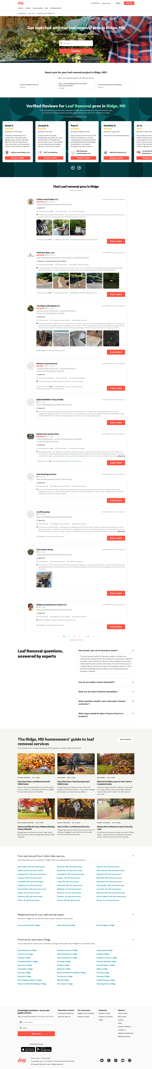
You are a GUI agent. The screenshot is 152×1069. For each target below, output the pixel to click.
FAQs (101, 1020)
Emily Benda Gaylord (26, 823)
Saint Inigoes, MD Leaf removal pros (31, 867)
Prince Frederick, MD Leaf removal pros (111, 896)
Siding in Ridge (102, 969)
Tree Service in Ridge (25, 954)
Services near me (64, 1017)
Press (120, 1023)
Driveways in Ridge (25, 965)
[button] (44, 227)
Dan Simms (61, 777)
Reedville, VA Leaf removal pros (69, 889)
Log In (118, 3)
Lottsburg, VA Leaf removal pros (30, 885)
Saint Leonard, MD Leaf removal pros (110, 870)
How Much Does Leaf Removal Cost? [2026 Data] (34, 782)
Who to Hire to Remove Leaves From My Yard (114, 827)
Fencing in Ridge (103, 954)
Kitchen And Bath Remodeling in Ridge (32, 984)
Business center (83, 1017)
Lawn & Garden (38, 8)
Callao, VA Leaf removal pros (29, 900)
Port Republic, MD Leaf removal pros (110, 885)
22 (88, 636)
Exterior (28, 8)
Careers (121, 1020)
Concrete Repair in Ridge (106, 965)
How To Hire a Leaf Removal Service (73, 826)
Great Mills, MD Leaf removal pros (30, 882)
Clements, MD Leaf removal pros (109, 874)
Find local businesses (66, 1013)
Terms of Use (35, 1058)
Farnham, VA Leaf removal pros (69, 896)
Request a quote (17, 158)
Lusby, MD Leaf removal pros (68, 882)
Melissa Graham (24, 777)
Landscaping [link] (22, 13)
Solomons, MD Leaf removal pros (69, 867)
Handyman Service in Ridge (67, 950)
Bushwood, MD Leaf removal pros (109, 878)
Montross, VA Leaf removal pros (69, 893)
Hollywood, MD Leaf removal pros (70, 885)
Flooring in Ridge (103, 973)
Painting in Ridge (24, 958)
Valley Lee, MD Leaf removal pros (30, 870)
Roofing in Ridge (63, 965)
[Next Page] (93, 636)
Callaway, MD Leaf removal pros (30, 878)
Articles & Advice (55, 8)
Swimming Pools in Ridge (27, 950)
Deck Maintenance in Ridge (67, 954)
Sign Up (129, 3)
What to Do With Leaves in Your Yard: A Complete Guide (114, 782)
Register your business (86, 1013)
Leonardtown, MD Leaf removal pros (70, 874)
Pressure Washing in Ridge (106, 961)
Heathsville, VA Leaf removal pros (70, 870)
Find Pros (76, 51)
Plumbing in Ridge (64, 961)
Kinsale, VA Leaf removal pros (29, 893)
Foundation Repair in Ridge (28, 961)
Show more (121, 456)
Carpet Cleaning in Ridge (106, 980)
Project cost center (106, 1017)
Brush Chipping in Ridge (105, 925)
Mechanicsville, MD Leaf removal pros (111, 893)
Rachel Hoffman (63, 823)
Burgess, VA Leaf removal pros (68, 878)
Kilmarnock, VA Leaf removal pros (109, 882)
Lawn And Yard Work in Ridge (29, 925)
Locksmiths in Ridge (25, 969)
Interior (20, 8)
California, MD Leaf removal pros (30, 896)
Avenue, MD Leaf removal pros (68, 900)
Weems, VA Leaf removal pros (108, 900)
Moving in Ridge (63, 980)
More (46, 8)
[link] (7, 152)
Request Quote (116, 241)
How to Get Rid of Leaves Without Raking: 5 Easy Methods (36, 827)
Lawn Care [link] (31, 13)
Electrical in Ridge (24, 976)
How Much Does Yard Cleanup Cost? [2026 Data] (73, 782)
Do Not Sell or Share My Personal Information (60, 1061)
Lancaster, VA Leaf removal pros (109, 889)
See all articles (125, 739)
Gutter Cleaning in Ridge (66, 925)
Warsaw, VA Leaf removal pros (108, 867)
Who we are (122, 1017)
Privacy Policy (45, 1058)
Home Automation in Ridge (67, 958)
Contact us (122, 1030)
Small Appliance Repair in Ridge (30, 980)
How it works (122, 1013)
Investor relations (124, 1026)
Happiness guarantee (125, 1033)
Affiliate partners (124, 1036)
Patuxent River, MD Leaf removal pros (32, 889)
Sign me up (36, 1034)
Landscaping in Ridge (105, 950)
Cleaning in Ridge (24, 973)
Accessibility (37, 1061)
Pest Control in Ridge (65, 984)
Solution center (104, 1013)
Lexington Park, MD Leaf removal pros (32, 874)
